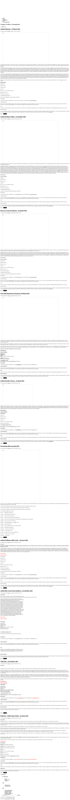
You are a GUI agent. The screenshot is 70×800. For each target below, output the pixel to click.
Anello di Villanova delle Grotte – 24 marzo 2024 (14, 540)
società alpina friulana (8, 790)
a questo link (18, 194)
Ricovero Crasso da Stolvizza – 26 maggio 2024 (13, 210)
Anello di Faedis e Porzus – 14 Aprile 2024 (12, 381)
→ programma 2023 (6, 22)
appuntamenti (5, 20)
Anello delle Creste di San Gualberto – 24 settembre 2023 (16, 590)
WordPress (13, 798)
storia (6, 778)
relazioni (4, 19)
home (4, 18)
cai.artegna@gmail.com (33, 100)
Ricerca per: (5, 795)
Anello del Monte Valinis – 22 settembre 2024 (13, 116)
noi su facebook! (8, 794)
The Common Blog (7, 798)
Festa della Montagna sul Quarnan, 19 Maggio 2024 (14, 293)
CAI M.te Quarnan (9, 797)
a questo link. (51, 288)
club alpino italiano (8, 791)
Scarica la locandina (3, 176)
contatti (6, 780)
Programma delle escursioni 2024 (9, 446)
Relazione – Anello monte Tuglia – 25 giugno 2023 (14, 716)
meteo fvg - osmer (8, 792)
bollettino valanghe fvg (9, 793)
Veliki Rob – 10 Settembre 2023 (9, 661)
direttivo (9, 31)
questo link (18, 429)
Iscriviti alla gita (3, 174)
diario (4, 21)
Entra (13, 797)
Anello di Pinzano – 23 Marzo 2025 (10, 29)
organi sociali (7, 779)
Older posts (2, 26)
